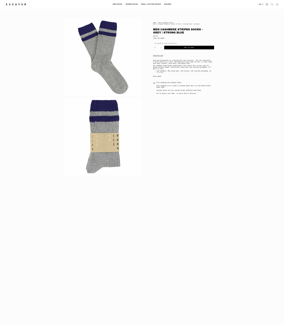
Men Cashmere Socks (166, 22)
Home (154, 22)
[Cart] (277, 4)
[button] (117, 4)
